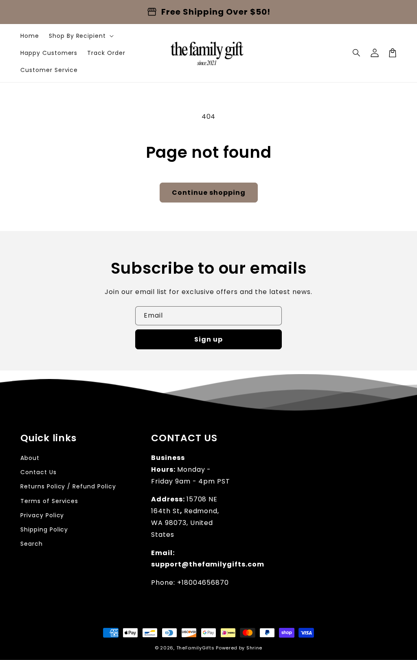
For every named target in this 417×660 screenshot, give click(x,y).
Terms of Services (49, 501)
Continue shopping (209, 192)
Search (31, 544)
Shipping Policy (44, 529)
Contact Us (38, 472)
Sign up (208, 339)
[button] (357, 53)
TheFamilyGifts (195, 648)
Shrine (254, 648)
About (30, 458)
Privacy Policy (42, 515)
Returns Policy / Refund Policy (68, 486)
